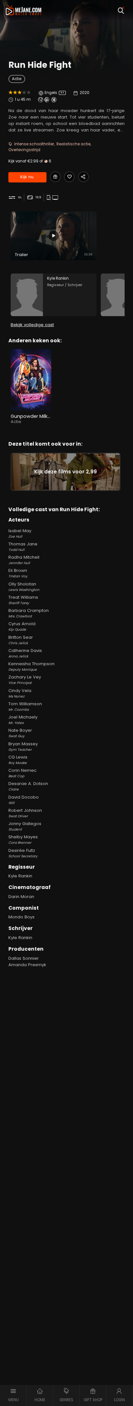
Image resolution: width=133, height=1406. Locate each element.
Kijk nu (27, 177)
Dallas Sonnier (23, 958)
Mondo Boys (21, 917)
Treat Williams (23, 599)
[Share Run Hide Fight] (83, 176)
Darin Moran (21, 897)
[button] (13, 1395)
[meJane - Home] (24, 10)
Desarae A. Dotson (28, 786)
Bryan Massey (23, 746)
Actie (16, 78)
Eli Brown (17, 573)
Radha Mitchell (23, 559)
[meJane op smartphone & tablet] (49, 198)
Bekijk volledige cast (32, 325)
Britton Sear (20, 640)
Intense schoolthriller (34, 144)
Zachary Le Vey (24, 679)
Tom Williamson (25, 706)
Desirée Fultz (22, 853)
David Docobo (23, 799)
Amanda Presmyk (27, 965)
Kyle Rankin (20, 876)
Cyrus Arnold (22, 626)
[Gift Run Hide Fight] (55, 176)
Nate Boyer (20, 733)
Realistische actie (73, 144)
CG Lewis (17, 759)
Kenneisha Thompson (31, 666)
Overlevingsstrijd (24, 149)
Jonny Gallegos (24, 826)
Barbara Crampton (28, 613)
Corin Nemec (22, 773)
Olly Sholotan (23, 586)
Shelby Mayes (23, 839)
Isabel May (19, 533)
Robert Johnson (25, 813)
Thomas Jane (22, 546)
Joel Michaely (22, 719)
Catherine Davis (25, 653)
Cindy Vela (19, 693)
